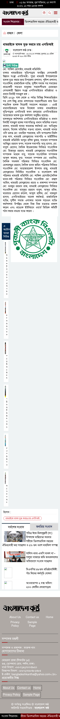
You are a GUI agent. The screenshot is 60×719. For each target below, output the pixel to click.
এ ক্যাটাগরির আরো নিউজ (8, 231)
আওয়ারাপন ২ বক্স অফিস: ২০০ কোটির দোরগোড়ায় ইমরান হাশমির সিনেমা (39, 587)
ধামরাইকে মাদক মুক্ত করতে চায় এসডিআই (23, 518)
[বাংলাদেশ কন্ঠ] (21, 608)
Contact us (32, 617)
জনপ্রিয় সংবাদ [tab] (44, 527)
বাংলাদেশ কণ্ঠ (41, 708)
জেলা (19, 33)
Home (49, 617)
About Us (15, 617)
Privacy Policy (15, 624)
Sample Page (32, 624)
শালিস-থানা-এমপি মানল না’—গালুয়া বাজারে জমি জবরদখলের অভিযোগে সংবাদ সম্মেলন (42, 557)
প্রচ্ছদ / (10, 33)
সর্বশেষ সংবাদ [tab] (16, 527)
